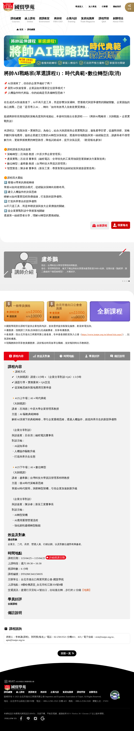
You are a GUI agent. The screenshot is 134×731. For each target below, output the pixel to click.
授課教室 (44, 20)
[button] (122, 281)
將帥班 (58, 20)
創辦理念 (118, 20)
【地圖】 (86, 590)
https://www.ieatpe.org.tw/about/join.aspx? (102, 334)
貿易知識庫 (87, 20)
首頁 (21, 29)
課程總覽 (16, 20)
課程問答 (104, 20)
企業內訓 (71, 20)
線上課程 (30, 20)
